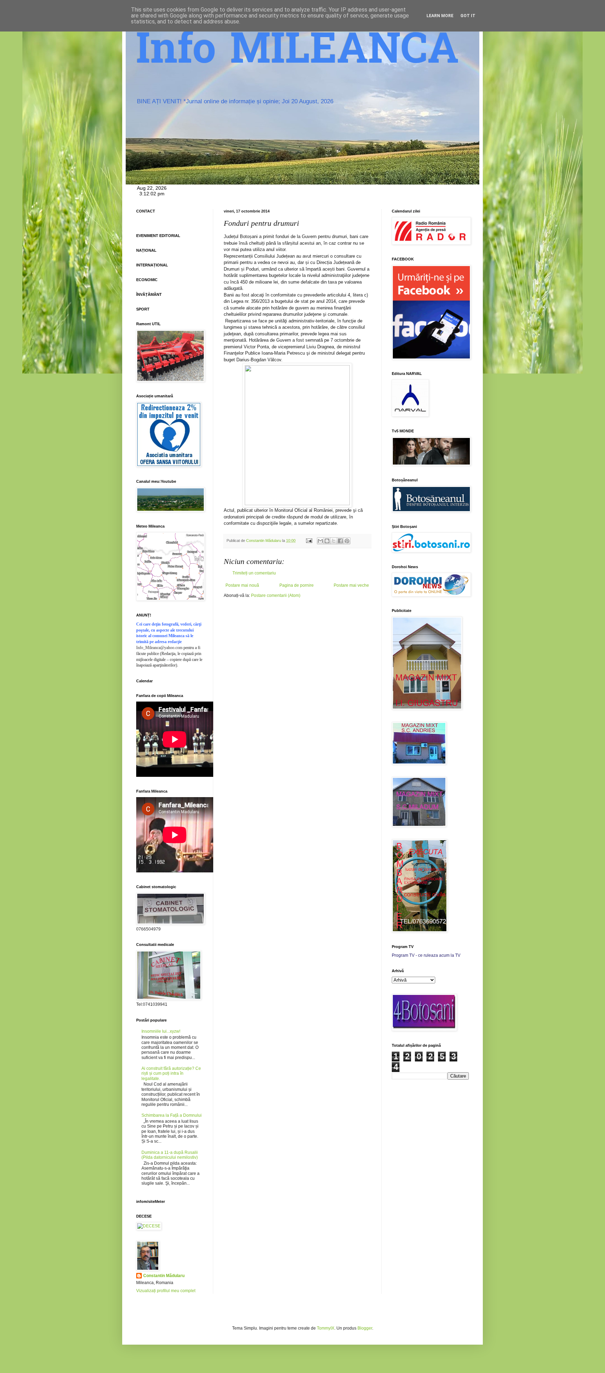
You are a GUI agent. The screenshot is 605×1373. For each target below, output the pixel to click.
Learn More (439, 15)
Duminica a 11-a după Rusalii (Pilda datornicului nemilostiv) (169, 1155)
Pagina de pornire (296, 585)
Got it (467, 15)
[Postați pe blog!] (327, 540)
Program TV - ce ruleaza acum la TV (426, 955)
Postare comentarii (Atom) (275, 595)
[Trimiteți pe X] (333, 540)
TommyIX (325, 1328)
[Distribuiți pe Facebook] (340, 540)
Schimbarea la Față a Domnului (171, 1115)
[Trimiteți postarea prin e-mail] (308, 540)
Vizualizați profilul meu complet (165, 1290)
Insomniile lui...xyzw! (160, 1031)
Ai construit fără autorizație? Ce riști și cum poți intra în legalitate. (171, 1073)
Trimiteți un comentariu (254, 573)
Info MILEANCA (297, 52)
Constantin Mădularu (164, 1275)
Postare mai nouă (242, 585)
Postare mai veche (351, 585)
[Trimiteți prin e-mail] (320, 540)
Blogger (364, 1328)
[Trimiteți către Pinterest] (346, 540)
